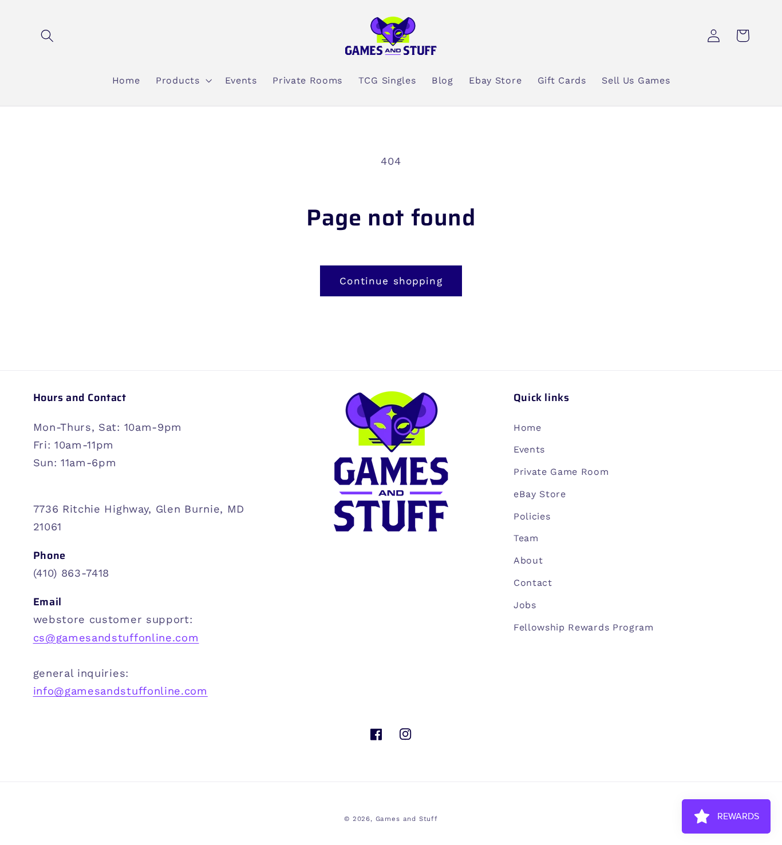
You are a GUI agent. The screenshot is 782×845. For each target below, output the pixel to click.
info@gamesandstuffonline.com (120, 691)
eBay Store (540, 494)
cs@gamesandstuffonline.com (116, 638)
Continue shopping (391, 281)
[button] (47, 35)
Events (529, 449)
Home (528, 427)
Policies (532, 516)
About (528, 560)
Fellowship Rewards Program (584, 627)
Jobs (525, 605)
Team (526, 538)
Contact (533, 582)
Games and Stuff (407, 819)
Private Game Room (561, 471)
